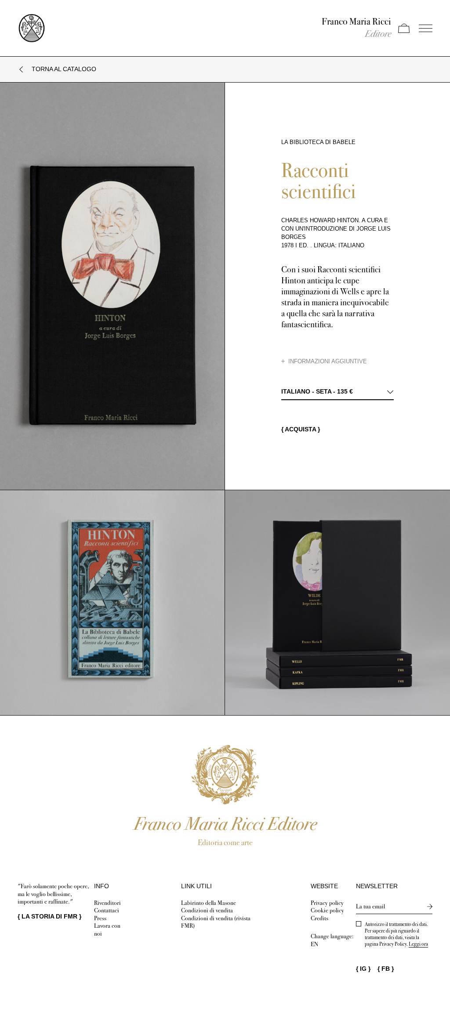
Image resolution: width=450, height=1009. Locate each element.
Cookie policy (327, 910)
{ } (49, 916)
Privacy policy (327, 903)
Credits (319, 918)
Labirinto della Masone (208, 903)
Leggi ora (418, 944)
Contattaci (106, 910)
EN (314, 944)
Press (100, 918)
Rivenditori (107, 903)
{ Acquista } (300, 429)
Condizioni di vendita (207, 910)
